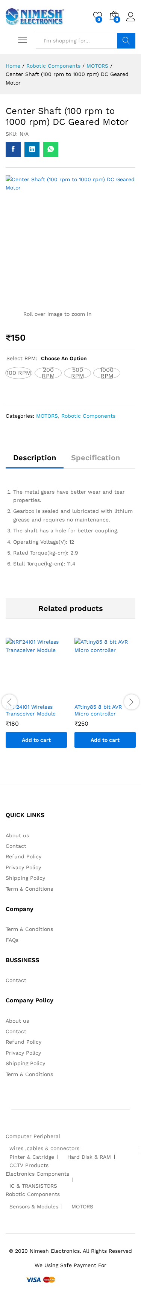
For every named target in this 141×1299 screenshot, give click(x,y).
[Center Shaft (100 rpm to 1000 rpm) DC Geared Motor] (13, 149)
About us (17, 835)
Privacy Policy (23, 867)
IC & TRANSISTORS (33, 1186)
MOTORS (47, 416)
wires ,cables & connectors (44, 1148)
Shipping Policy (25, 878)
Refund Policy (23, 856)
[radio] (19, 373)
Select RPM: (46, 358)
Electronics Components (37, 1174)
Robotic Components (88, 416)
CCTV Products (29, 1165)
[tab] (35, 461)
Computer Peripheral (33, 1136)
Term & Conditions (29, 889)
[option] (36, 698)
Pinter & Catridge (31, 1157)
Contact (16, 846)
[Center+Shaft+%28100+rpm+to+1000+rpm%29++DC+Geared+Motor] (31, 149)
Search (126, 41)
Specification (95, 457)
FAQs (12, 940)
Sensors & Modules (33, 1207)
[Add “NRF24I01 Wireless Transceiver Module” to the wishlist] (44, 694)
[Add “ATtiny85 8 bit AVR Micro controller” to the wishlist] (112, 694)
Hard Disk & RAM (89, 1157)
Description (34, 457)
